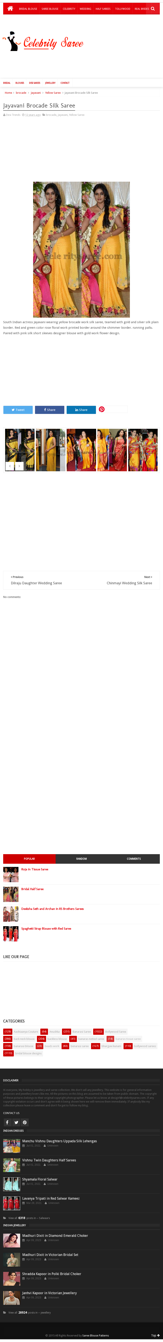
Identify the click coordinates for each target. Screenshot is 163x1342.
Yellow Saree (53, 92)
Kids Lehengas (28, 19)
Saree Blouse (50, 8)
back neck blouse (24, 1038)
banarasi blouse (23, 1046)
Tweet (20, 410)
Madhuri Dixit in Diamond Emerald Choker (55, 1236)
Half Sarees (103, 8)
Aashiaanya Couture (26, 1031)
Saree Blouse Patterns (95, 1335)
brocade (21, 92)
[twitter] (16, 1122)
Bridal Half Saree (32, 889)
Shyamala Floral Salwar (40, 1179)
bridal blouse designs (28, 1053)
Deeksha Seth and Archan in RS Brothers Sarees (52, 909)
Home (8, 92)
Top (154, 1335)
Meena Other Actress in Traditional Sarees (112, 452)
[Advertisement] (83, 64)
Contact (64, 83)
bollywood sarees (145, 1046)
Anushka (54, 1031)
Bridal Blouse (28, 8)
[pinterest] (25, 1122)
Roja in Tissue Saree (34, 869)
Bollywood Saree (115, 1031)
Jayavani (36, 92)
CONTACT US (11, 1113)
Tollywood (122, 8)
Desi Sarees (34, 83)
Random (81, 858)
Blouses (19, 83)
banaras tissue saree (128, 1038)
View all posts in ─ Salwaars (29, 1218)
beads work (52, 1046)
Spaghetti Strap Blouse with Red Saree (46, 928)
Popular (29, 858)
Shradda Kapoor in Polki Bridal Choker (51, 1274)
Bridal (6, 83)
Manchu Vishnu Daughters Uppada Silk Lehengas (59, 1141)
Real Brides (142, 8)
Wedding (85, 8)
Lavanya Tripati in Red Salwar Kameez (51, 1198)
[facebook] (8, 1122)
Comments (134, 858)
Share (51, 410)
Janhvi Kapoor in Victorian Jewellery (49, 1293)
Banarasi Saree (82, 1031)
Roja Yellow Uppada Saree (82, 444)
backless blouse (57, 1038)
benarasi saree (80, 1046)
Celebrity (69, 8)
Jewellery (50, 83)
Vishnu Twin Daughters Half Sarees (49, 1160)
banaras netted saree (91, 1038)
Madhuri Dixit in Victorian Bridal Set (50, 1255)
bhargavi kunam (111, 1046)
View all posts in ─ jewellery (29, 1312)
